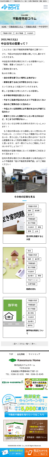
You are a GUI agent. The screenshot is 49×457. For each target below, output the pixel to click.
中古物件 (30, 33)
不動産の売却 (7, 33)
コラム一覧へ (24, 343)
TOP (11, 354)
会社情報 (21, 354)
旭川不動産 (19, 33)
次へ (33, 343)
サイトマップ (34, 354)
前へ (15, 343)
